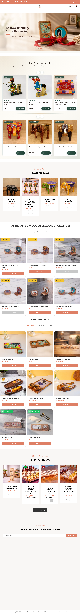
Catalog (5, 594)
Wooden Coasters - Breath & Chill (66, 306)
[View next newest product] (42, 72)
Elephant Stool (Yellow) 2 (68, 200)
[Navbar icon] (3, 6)
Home (5, 591)
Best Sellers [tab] (41, 326)
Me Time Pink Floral (7, 437)
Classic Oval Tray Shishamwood (11, 398)
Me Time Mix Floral (34, 437)
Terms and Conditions (28, 604)
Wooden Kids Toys (46, 601)
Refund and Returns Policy (29, 601)
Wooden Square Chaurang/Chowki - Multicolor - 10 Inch (65, 103)
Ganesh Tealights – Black (62, 147)
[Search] (70, 6)
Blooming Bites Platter (62, 398)
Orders (62, 592)
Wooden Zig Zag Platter (63, 359)
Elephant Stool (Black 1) (11, 200)
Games (43, 594)
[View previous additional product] (38, 116)
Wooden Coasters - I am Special (38, 306)
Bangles (43, 604)
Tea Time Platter (34, 359)
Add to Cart (13, 273)
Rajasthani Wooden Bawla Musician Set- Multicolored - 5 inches (30, 202)
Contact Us (6, 598)
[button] (76, 6)
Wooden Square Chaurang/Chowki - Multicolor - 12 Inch (39, 103)
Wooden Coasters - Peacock (37, 265)
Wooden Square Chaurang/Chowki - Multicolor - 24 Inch (14, 103)
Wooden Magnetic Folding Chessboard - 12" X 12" (68, 489)
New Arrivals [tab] (30, 326)
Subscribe (71, 535)
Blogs (23, 591)
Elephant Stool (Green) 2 (49, 200)
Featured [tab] (50, 326)
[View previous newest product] (38, 72)
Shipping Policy (26, 598)
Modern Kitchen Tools (47, 598)
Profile (62, 596)
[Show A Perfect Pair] (39, 48)
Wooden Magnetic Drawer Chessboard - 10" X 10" (30, 489)
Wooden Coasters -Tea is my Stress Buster (12, 266)
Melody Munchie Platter (36, 398)
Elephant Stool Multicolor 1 (37, 147)
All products (40, 510)
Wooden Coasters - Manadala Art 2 (66, 265)
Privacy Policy (26, 594)
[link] (13, 257)
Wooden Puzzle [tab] (50, 232)
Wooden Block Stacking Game (11, 487)
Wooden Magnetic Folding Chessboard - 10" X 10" (49, 489)
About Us (5, 601)
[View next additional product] (42, 116)
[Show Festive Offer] (41, 48)
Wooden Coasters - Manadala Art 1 (12, 306)
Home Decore (45, 591)
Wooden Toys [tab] (38, 232)
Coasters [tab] (27, 232)
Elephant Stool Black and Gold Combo (14, 147)
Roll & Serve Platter (7, 359)
